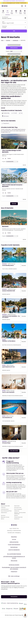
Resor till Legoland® (18, 509)
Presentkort (14, 571)
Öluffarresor (16, 510)
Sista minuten (17, 505)
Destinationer (14, 547)
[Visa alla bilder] (24, 74)
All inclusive (6, 116)
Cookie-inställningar (15, 576)
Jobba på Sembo (14, 542)
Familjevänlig (6, 113)
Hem (2, 40)
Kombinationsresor (5, 509)
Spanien (8, 40)
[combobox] (13, 18)
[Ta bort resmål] (25, 18)
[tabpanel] (14, 24)
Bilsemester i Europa (5, 517)
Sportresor (3, 515)
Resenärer (4, 26)
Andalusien (15, 40)
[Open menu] (25, 6)
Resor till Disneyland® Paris (6, 510)
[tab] (3, 12)
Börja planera (14, 47)
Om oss (14, 539)
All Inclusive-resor (17, 507)
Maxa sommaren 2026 (5, 505)
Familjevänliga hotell (18, 517)
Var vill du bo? (5, 17)
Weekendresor (4, 512)
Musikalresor (16, 518)
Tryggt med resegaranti (14, 544)
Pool (21, 113)
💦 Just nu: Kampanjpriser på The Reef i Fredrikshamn (14, 2)
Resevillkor (14, 536)
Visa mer (14, 203)
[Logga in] (22, 6)
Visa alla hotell (14, 450)
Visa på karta (6, 123)
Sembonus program (14, 564)
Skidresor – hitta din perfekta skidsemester (20, 513)
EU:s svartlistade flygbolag (14, 554)
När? (3, 21)
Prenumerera (14, 596)
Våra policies (14, 560)
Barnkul (2, 518)
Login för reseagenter (14, 549)
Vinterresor (3, 507)
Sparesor (16, 515)
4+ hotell (15, 113)
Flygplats (7, 51)
